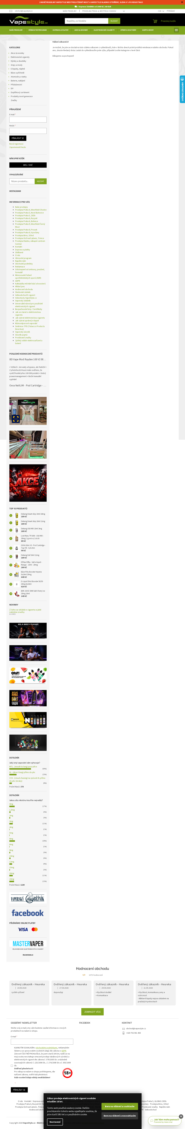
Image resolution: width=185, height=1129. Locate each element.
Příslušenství (16, 84)
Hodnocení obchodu (24, 289)
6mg (11, 838)
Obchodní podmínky (24, 263)
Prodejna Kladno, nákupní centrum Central (30, 242)
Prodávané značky (23, 337)
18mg (11, 873)
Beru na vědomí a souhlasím (120, 1106)
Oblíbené (19, 252)
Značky (14, 100)
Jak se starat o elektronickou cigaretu (28, 313)
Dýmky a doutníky (18, 61)
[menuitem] (15, 30)
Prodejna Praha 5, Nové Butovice (29, 212)
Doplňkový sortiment (20, 92)
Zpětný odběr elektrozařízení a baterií (28, 342)
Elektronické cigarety (20, 57)
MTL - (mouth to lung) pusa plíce (23, 766)
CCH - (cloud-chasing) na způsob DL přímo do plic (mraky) (27, 779)
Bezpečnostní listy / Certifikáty (28, 309)
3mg (11, 821)
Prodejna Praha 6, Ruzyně (26, 218)
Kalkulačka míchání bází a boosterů (30, 283)
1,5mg (12, 809)
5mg (11, 832)
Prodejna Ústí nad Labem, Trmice (29, 238)
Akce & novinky (17, 53)
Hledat (114, 21)
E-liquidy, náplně (18, 68)
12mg (11, 861)
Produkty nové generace (22, 96)
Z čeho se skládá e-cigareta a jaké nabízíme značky (25, 611)
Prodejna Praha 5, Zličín (25, 215)
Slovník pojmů (21, 334)
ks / (28, 165)
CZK (160, 11)
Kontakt (18, 246)
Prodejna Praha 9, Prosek (26, 229)
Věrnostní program (23, 258)
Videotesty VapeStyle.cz (26, 298)
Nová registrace (16, 144)
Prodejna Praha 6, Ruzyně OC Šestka (32, 1104)
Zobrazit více (92, 1011)
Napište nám (20, 261)
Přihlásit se (18, 138)
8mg (11, 844)
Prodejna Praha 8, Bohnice (26, 221)
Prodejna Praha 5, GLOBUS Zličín (152, 1101)
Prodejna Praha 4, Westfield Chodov (99, 11)
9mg (11, 850)
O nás (17, 255)
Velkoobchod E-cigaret (25, 295)
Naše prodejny (69, 11)
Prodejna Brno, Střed (24, 235)
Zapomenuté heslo (17, 147)
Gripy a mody (16, 65)
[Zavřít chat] (181, 1116)
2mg (11, 815)
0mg (11, 804)
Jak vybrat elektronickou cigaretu (30, 317)
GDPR (17, 281)
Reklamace (20, 266)
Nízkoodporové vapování (26, 323)
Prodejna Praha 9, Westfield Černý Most (30, 225)
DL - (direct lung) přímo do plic (22, 772)
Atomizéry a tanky (19, 76)
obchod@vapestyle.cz (136, 1028)
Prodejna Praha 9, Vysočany (27, 232)
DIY (12, 88)
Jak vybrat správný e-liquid (27, 320)
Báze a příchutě (17, 72)
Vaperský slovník (22, 332)
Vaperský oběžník (23, 300)
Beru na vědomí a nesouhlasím (120, 1115)
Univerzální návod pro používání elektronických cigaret (29, 305)
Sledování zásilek (22, 292)
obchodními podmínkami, (47, 1047)
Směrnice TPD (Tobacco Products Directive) (30, 328)
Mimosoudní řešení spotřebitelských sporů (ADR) (28, 277)
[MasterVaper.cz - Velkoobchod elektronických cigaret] (28, 943)
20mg (11, 879)
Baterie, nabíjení (18, 80)
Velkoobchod (150, 1109)
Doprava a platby (22, 249)
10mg (11, 856)
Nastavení (55, 1122)
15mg (11, 867)
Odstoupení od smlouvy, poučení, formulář (30, 271)
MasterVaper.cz (28, 955)
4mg (11, 827)
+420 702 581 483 (133, 1033)
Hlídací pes (20, 286)
